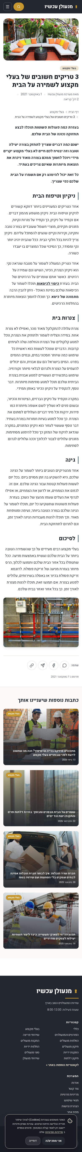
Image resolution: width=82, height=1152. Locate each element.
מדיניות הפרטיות (54, 1132)
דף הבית (74, 112)
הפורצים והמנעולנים (67, 1035)
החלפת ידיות (31, 1046)
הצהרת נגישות (70, 1106)
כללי (76, 1029)
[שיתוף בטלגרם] (42, 665)
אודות (75, 1083)
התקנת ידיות (71, 1052)
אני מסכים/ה (53, 1141)
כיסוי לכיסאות (48, 283)
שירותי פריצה (31, 1035)
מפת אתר (73, 1112)
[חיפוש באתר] (18, 7)
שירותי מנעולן (31, 1058)
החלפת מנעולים (69, 1041)
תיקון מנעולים (70, 1046)
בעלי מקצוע (69, 68)
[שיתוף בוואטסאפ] (64, 665)
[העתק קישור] (31, 665)
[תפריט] (7, 7)
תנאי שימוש (71, 1100)
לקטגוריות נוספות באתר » (62, 1065)
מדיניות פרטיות (69, 1094)
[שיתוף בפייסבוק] (53, 665)
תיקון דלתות (71, 1058)
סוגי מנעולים (32, 1052)
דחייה (33, 1141)
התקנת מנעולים (30, 1041)
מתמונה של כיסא (65, 296)
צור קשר (73, 1088)
